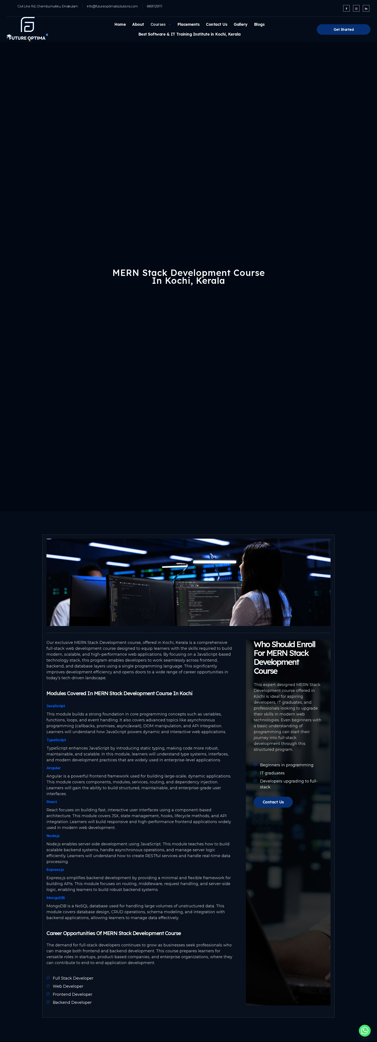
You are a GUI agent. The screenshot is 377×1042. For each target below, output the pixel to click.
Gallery (240, 24)
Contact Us (216, 24)
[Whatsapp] (365, 1031)
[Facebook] (346, 8)
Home (120, 24)
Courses (158, 24)
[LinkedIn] (366, 8)
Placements (188, 24)
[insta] (356, 8)
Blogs (259, 24)
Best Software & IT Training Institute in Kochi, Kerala (189, 34)
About (138, 24)
